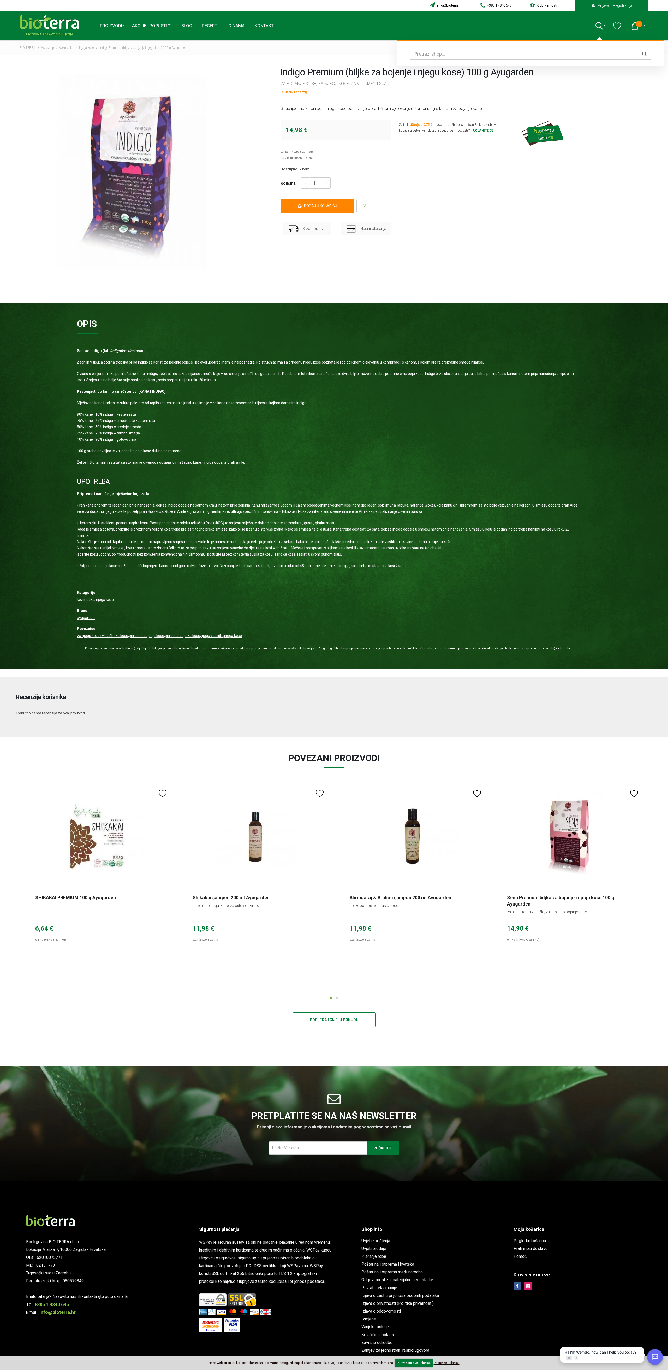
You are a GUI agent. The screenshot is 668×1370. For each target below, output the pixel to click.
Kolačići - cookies (377, 1334)
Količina (288, 183)
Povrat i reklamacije (379, 1287)
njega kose (233, 636)
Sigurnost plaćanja (219, 1229)
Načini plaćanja (372, 228)
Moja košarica (529, 1229)
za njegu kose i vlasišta (96, 636)
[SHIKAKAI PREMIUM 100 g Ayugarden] (98, 836)
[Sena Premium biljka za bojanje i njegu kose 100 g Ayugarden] (570, 836)
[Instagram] (528, 1286)
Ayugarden (86, 618)
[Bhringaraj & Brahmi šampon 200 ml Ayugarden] (413, 836)
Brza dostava (313, 228)
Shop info (371, 1229)
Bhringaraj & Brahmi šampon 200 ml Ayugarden (400, 897)
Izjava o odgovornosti (381, 1311)
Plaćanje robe (373, 1256)
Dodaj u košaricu (320, 206)
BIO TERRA (27, 48)
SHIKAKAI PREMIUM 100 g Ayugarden (75, 897)
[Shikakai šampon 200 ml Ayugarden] (256, 836)
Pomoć (520, 1256)
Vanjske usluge (375, 1326)
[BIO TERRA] (51, 25)
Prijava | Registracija (613, 5)
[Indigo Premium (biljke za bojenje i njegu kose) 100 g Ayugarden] (131, 172)
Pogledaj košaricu (530, 1240)
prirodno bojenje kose (146, 636)
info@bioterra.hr (449, 5)
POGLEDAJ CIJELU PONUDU (334, 1020)
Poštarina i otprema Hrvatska (387, 1264)
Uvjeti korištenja (375, 1240)
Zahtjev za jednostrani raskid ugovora (395, 1350)
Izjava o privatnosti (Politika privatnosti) (397, 1303)
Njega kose (86, 48)
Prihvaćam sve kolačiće (414, 1363)
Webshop (47, 48)
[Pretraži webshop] (644, 54)
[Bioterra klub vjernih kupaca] (573, 133)
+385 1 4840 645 (498, 5)
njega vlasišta (212, 636)
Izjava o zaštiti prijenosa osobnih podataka (400, 1295)
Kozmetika (66, 48)
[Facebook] (517, 1286)
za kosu (121, 636)
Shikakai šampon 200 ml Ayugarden (231, 897)
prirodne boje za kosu (182, 636)
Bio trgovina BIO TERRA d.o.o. (53, 1241)
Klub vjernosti (546, 5)
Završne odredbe (376, 1342)
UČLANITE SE (483, 130)
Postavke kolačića (447, 1363)
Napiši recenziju (296, 92)
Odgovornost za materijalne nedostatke (397, 1279)
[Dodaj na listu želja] (363, 206)
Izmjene (368, 1319)
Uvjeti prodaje (373, 1248)
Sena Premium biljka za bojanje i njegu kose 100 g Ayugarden (560, 901)
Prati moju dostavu (530, 1248)
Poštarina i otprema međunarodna (392, 1272)
